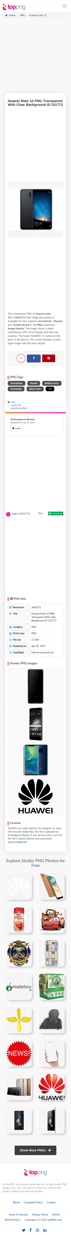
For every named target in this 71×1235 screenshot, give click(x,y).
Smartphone (17, 383)
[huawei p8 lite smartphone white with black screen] (52, 1120)
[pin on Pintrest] (27, 878)
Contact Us (21, 842)
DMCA (56, 1214)
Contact (51, 1202)
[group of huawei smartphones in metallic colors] (19, 1087)
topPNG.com (54, 1220)
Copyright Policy (33, 1202)
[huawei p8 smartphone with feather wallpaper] (19, 1120)
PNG (22, 15)
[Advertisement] (35, 57)
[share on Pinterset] (48, 358)
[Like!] (21, 358)
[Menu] (64, 6)
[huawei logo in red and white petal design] (52, 1087)
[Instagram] (37, 1230)
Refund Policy (13, 1220)
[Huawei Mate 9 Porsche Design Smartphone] (35, 724)
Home (11, 15)
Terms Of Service (18, 1214)
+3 (50, 389)
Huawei (33, 383)
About (16, 1202)
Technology (16, 389)
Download (57, 513)
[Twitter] (23, 1230)
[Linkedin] (45, 1230)
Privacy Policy (40, 1214)
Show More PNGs (33, 1150)
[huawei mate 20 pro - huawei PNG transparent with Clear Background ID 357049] (35, 686)
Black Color (35, 389)
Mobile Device (52, 383)
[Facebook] (34, 358)
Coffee (17, 428)
